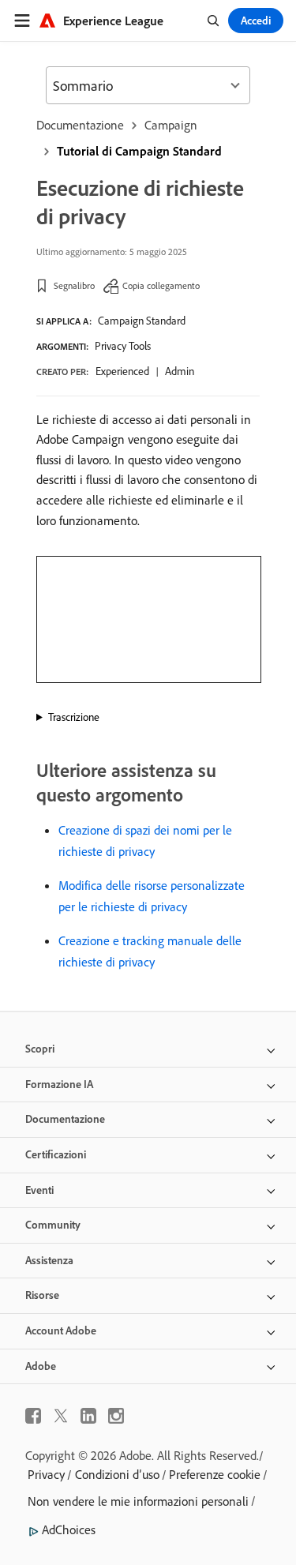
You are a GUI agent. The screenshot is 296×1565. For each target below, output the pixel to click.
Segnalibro (74, 285)
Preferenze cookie (214, 1474)
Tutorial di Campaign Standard (139, 151)
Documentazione (80, 125)
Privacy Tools (123, 346)
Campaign (170, 125)
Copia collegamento (161, 285)
